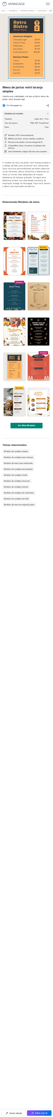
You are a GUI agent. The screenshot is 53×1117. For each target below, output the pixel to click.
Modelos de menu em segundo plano (19, 505)
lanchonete (42, 11)
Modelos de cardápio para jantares (18, 469)
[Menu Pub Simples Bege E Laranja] (38, 367)
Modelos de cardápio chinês (15, 475)
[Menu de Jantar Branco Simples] (38, 226)
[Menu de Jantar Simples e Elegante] (38, 261)
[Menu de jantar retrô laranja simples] (14, 367)
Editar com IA (41, 1113)
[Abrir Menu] (48, 4)
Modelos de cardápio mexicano (17, 481)
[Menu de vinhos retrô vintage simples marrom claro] (38, 296)
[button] (13, 1113)
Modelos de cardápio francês (16, 487)
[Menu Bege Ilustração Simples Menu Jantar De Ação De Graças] (14, 331)
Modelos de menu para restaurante (18, 463)
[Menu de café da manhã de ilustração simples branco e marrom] (38, 402)
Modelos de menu (27, 11)
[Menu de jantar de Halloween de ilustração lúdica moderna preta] (38, 331)
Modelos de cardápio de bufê (16, 499)
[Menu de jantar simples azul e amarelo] (14, 296)
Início (3, 11)
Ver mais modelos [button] (26, 425)
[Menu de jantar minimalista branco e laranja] (14, 261)
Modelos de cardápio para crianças (18, 457)
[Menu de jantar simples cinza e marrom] (14, 402)
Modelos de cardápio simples (16, 451)
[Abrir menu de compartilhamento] (48, 105)
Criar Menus (13, 11)
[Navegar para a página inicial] (13, 4)
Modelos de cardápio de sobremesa (19, 493)
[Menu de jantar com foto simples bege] (14, 226)
